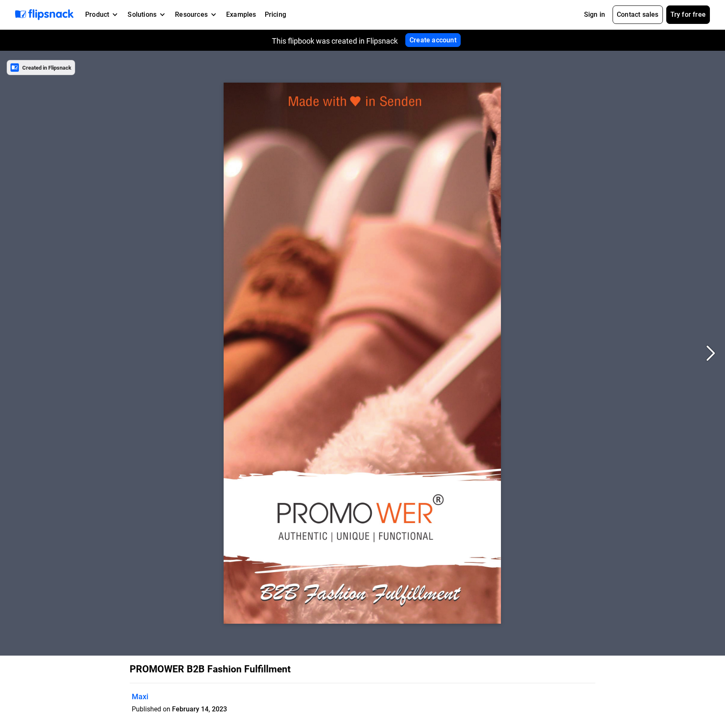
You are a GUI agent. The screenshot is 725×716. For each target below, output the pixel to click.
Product (97, 14)
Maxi (140, 696)
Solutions (142, 14)
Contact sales (638, 14)
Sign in (594, 14)
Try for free (688, 14)
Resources (191, 14)
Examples (241, 14)
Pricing (275, 14)
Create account (432, 40)
